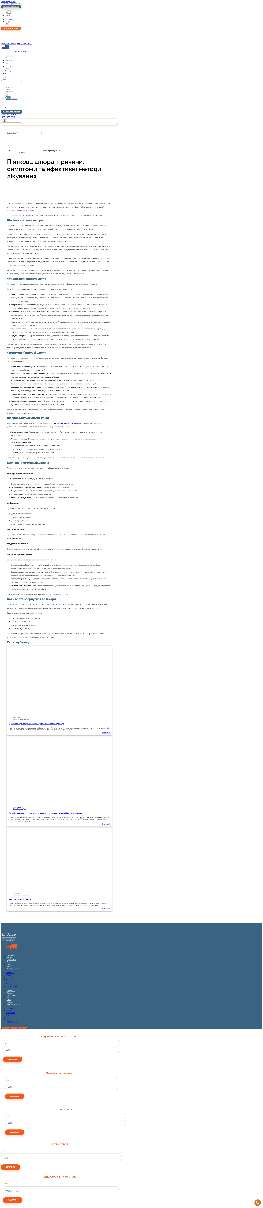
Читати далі (106, 733)
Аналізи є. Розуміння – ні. (20, 899)
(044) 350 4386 (8, 43)
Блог (8, 58)
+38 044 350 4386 (8, 939)
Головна (9, 133)
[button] (59, 83)
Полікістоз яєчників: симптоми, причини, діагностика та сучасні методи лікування (46, 813)
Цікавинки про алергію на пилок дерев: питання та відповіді (36, 724)
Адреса (9, 60)
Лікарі (8, 13)
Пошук (3, 77)
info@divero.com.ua (9, 937)
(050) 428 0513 (24, 43)
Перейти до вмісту (8, 2)
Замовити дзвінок (21, 51)
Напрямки (10, 11)
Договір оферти (11, 99)
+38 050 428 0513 (8, 941)
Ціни (8, 15)
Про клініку (10, 56)
